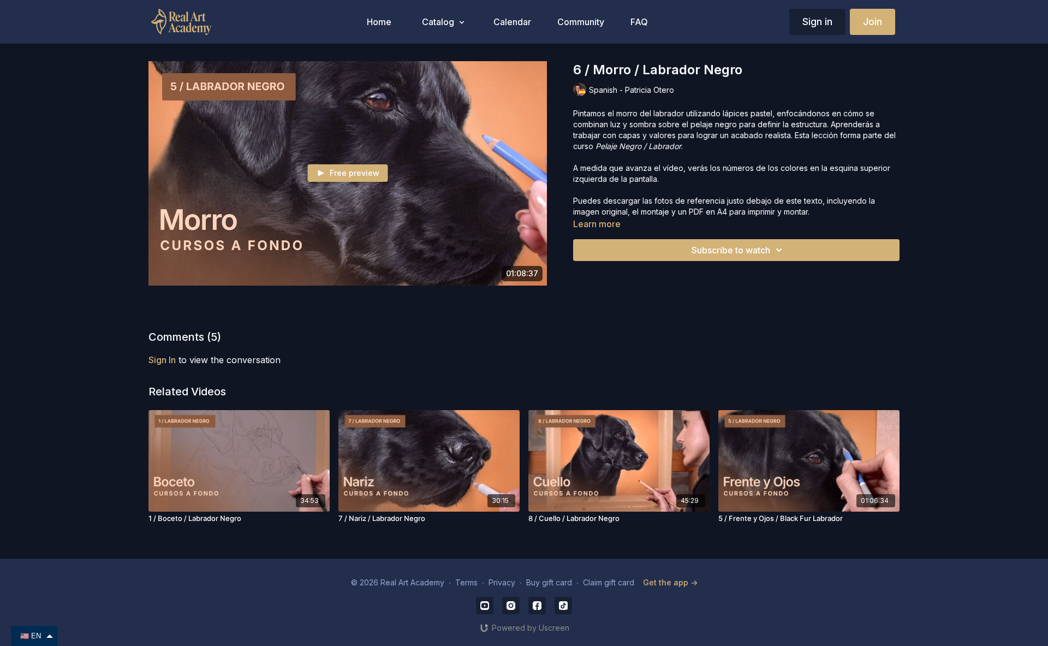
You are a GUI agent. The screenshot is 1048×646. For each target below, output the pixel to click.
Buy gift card (549, 582)
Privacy (502, 582)
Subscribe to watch (731, 250)
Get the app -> (670, 582)
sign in (162, 359)
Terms (466, 582)
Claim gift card (608, 582)
